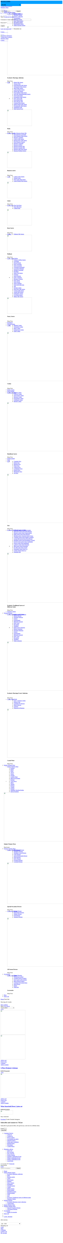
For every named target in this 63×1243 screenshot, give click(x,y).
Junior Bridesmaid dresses (20, 856)
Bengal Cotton (17, 401)
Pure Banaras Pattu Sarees (20, 136)
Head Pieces (17, 984)
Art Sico (16, 473)
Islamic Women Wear (12, 766)
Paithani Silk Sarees (19, 234)
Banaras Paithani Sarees (20, 150)
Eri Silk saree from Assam (20, 547)
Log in (2, 25)
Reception (16, 624)
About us (9, 1134)
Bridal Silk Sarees (18, 82)
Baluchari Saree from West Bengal (23, 531)
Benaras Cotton (18, 397)
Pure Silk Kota (17, 206)
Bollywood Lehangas (19, 627)
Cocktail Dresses (18, 861)
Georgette (16, 261)
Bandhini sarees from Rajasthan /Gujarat (24, 540)
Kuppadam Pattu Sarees (20, 97)
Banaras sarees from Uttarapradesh (23, 533)
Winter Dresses (18, 914)
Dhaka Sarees (10, 390)
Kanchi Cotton (17, 392)
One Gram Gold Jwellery (20, 980)
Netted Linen (17, 178)
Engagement (17, 18)
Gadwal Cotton (18, 394)
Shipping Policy (11, 1140)
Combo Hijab (14, 777)
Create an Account (9, 17)
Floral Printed (17, 263)
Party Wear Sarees (18, 21)
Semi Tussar (17, 282)
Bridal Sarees (17, 13)
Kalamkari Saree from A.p (20, 549)
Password (4, 22)
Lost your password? (6, 29)
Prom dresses (17, 857)
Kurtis (15, 699)
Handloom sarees (11, 392)
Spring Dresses (18, 911)
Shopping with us (8, 1149)
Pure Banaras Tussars (19, 142)
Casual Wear (10, 699)
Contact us (10, 1136)
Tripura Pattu (17, 84)
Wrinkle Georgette (18, 270)
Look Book (10, 1161)
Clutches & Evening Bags (20, 982)
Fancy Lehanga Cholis (20, 700)
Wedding (16, 626)
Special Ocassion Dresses (13, 1207)
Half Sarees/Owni (18, 109)
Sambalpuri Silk (18, 107)
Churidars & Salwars (19, 703)
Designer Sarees (18, 15)
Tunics (12, 774)
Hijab (11, 771)
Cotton (9, 325)
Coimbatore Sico (18, 468)
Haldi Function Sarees (19, 25)
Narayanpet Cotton (19, 395)
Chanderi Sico (17, 461)
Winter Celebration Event (13, 1158)
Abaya (12, 772)
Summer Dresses (18, 917)
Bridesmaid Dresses (19, 850)
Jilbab (12, 782)
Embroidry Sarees (18, 293)
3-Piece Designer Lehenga (9, 1068)
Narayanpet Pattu (18, 95)
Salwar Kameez (14, 791)
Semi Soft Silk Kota (19, 285)
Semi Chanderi (17, 283)
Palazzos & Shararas (19, 708)
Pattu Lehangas (18, 640)
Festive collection (18, 16)
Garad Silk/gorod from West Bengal (23, 539)
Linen (8, 176)
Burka (12, 769)
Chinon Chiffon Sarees (20, 260)
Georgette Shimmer (19, 268)
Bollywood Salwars (19, 614)
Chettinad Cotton (18, 400)
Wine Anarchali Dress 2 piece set (11, 1106)
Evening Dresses (18, 860)
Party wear (16, 623)
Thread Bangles (18, 975)
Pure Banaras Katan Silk (20, 133)
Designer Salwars (18, 617)
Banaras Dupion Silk (19, 146)
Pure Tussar (17, 280)
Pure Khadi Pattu (18, 100)
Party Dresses (17, 858)
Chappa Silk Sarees (19, 290)
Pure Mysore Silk (18, 101)
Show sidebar (4, 1004)
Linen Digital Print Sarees (20, 181)
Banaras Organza (18, 279)
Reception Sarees (18, 22)
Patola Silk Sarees (18, 91)
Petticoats (16, 987)
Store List (9, 1150)
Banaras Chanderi (18, 137)
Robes (15, 985)
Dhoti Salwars (17, 705)
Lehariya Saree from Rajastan (21, 544)
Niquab (12, 784)
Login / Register (8, 1216)
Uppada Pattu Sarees (19, 103)
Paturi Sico (16, 465)
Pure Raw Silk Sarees (19, 289)
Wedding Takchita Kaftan (17, 790)
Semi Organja (17, 276)
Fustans (12, 788)
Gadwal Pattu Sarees (19, 89)
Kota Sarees (10, 205)
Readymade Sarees (19, 24)
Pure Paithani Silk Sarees (20, 92)
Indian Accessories (12, 975)
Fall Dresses (17, 915)
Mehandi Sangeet (18, 621)
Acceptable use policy (13, 1139)
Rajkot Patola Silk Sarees (20, 104)
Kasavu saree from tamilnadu (21, 543)
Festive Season (11, 1155)
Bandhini (16, 271)
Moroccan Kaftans (15, 778)
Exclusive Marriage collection (15, 1174)
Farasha (12, 775)
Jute (15, 286)
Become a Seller (5, 1)
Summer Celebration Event (14, 1156)
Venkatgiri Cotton (18, 327)
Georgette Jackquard (19, 267)
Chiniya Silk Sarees (19, 139)
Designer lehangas (18, 630)
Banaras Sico (17, 464)
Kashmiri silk (17, 552)
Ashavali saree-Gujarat (20, 530)
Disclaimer (10, 1145)
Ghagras (16, 706)
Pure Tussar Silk (18, 98)
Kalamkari (10, 322)
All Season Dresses (12, 911)
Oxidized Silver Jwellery (20, 978)
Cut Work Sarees (18, 295)
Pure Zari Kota (17, 205)
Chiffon (16, 258)
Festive (15, 618)
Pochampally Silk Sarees (20, 106)
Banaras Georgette (18, 143)
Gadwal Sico (17, 467)
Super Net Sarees (18, 273)
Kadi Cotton (17, 331)
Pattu (8, 82)
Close (2, 1166)
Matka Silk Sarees (18, 296)
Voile (8, 460)
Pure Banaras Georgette (20, 134)
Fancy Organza (18, 277)
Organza (16, 274)
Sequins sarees (17, 287)
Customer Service (8, 1133)
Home (2, 999)
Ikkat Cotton (17, 328)
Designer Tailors (11, 611)
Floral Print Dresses (19, 912)
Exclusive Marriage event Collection (16, 1202)
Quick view (4, 1062)
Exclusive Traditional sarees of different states (19, 1197)
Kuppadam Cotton (18, 398)
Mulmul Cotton (18, 325)
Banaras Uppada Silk (19, 148)
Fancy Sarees (10, 258)
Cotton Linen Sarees (19, 176)
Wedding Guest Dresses (20, 853)
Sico (8, 461)
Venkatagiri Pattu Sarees (20, 87)
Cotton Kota (17, 208)
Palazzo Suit (17, 702)
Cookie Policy (11, 1146)
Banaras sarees (11, 133)
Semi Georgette (18, 265)
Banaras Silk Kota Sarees (20, 149)
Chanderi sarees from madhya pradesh (24, 537)
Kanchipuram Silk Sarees (20, 85)
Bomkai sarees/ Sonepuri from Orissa (23, 536)
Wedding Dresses (18, 851)
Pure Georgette (18, 264)
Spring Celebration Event (13, 1159)
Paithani (9, 1181)
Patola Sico (17, 463)
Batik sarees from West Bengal (22, 534)
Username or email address (8, 19)
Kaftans (12, 768)
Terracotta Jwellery (19, 977)
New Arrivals (10, 1153)
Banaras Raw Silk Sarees (20, 140)
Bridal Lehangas (18, 629)
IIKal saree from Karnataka (21, 546)
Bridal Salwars (17, 616)
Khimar (12, 785)
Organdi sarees (11, 324)
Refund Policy (11, 1143)
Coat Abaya (13, 781)
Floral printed (10, 391)
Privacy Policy (11, 1137)
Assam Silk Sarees (18, 292)
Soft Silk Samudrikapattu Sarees (22, 94)
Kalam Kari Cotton (19, 329)
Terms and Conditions (13, 1142)
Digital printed (11, 458)
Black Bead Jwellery (19, 981)
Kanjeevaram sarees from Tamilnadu (23, 541)
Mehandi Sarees (18, 19)
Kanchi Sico (17, 470)
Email (2, 1128)
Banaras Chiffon (18, 145)
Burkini (12, 780)
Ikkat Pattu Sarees (18, 88)
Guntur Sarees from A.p (20, 550)
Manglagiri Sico (18, 471)
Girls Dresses (17, 854)
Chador (12, 787)
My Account (10, 1152)
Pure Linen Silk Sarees (20, 179)
